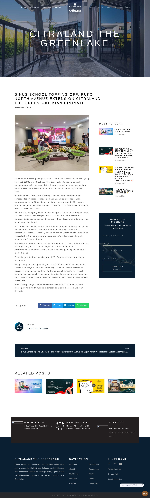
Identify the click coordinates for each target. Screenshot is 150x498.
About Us (72, 469)
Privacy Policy (113, 474)
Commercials (94, 469)
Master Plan (74, 474)
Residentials (94, 464)
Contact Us (93, 483)
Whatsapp (118, 428)
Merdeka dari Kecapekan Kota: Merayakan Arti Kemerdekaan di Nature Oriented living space (124, 152)
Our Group (73, 464)
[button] (45, 305)
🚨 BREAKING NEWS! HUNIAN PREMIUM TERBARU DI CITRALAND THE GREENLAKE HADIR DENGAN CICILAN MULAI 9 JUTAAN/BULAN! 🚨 (124, 174)
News (91, 474)
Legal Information (115, 479)
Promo (91, 479)
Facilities (72, 483)
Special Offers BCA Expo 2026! (123, 130)
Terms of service (114, 469)
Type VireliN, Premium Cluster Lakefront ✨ (124, 191)
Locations (73, 479)
